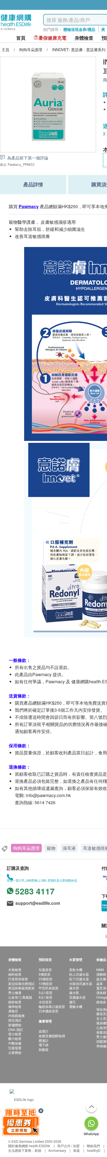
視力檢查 (14, 1033)
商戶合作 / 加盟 (68, 1145)
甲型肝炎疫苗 (48, 988)
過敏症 (13, 1010)
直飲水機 (75, 969)
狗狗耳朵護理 (26, 848)
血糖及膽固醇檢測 (52, 1035)
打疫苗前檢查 (18, 978)
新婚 (38, 1150)
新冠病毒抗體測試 (21, 983)
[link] (22, 1099)
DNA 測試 (15, 1029)
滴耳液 (69, 848)
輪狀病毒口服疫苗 (52, 1006)
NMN (100, 969)
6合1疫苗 (45, 997)
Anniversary (57, 1150)
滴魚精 (101, 992)
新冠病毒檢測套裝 (21, 988)
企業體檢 (14, 1052)
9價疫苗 (44, 974)
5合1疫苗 (45, 992)
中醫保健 (14, 1043)
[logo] (16, 30)
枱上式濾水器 (79, 974)
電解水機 (75, 1006)
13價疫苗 (45, 983)
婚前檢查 (14, 1001)
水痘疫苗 (45, 1001)
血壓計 (44, 1031)
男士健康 (14, 992)
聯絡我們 (93, 1145)
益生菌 (101, 978)
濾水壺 (74, 988)
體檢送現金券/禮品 (79, 29)
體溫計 (44, 1040)
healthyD (93, 1150)
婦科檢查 (14, 974)
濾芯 (72, 1001)
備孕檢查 (14, 1006)
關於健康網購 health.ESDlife (29, 1145)
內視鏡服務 (16, 1015)
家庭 (76, 1150)
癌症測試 (14, 1020)
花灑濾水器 (77, 997)
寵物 (51, 848)
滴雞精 (101, 974)
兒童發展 (14, 1047)
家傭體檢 (14, 1024)
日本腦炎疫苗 (48, 1010)
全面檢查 (14, 969)
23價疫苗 (45, 978)
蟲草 (99, 983)
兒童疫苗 (45, 969)
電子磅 (44, 1044)
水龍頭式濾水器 (80, 983)
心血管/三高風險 (20, 997)
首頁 (21, 38)
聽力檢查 (14, 1038)
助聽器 (44, 1049)
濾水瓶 (74, 992)
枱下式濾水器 (79, 978)
